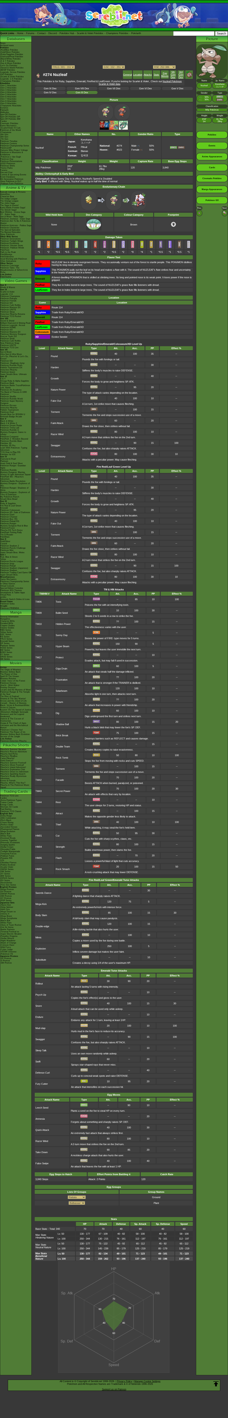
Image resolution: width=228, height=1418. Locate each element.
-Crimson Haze (7, 945)
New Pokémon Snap (9, 343)
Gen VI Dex (145, 88)
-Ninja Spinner (6, 907)
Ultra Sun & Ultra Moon (11, 354)
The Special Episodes (10, 230)
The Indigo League (8, 199)
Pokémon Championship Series (14, 146)
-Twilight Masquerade (10, 851)
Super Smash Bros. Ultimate (13, 374)
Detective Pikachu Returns (12, 314)
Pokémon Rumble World (11, 399)
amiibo (3, 597)
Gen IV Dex (50, 92)
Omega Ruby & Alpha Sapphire (14, 381)
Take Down (41, 1152)
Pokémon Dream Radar (11, 425)
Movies (16, 663)
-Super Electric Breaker (11, 934)
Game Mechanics (8, 126)
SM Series (5, 659)
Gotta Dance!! (6, 760)
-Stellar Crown (6, 847)
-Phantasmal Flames (9, 829)
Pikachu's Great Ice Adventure (14, 772)
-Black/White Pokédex (10, 59)
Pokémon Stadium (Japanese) (14, 568)
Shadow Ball (62, 724)
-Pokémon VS (6, 954)
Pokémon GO (6, 303)
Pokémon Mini (6, 550)
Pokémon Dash (7, 515)
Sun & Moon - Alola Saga (11, 216)
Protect (59, 657)
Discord (52, 33)
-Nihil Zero (5, 909)
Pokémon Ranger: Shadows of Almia (14, 489)
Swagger (55, 445)
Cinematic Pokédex (9, 123)
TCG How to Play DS (10, 452)
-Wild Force (5, 947)
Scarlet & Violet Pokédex (90, 33)
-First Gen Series (8, 885)
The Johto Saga (7, 203)
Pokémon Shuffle (8, 396)
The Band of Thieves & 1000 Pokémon (13, 393)
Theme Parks (6, 168)
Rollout (39, 983)
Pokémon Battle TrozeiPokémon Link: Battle (15, 386)
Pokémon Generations (10, 239)
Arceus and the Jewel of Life (13, 701)
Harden (55, 367)
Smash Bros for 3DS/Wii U (12, 414)
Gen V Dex (177, 88)
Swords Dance (43, 893)
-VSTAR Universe (8, 952)
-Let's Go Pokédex (8, 65)
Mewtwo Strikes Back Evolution (15, 734)
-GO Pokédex (6, 74)
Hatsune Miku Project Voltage (14, 150)
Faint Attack (57, 423)
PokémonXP (6, 148)
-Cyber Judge (6, 949)
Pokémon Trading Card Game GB (15, 572)
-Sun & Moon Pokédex (10, 63)
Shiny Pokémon (7, 234)
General (127, 74)
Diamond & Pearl (8, 459)
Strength (60, 846)
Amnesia (40, 1118)
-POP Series (6, 900)
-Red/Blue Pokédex (9, 50)
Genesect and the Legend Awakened (12, 715)
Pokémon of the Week (10, 130)
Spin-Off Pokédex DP (10, 117)
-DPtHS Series (7, 878)
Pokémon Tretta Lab (9, 428)
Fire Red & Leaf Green (10, 506)
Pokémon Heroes (8, 683)
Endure (39, 1017)
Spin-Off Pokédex (8, 114)
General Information (9, 617)
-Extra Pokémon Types (11, 800)
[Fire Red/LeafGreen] (113, 128)
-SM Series (5, 871)
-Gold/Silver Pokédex (10, 52)
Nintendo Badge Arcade (11, 416)
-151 (2, 860)
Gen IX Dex (50, 88)
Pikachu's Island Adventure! (13, 767)
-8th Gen (4, 137)
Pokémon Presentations (11, 161)
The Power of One (8, 674)
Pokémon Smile (7, 339)
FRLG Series (6, 639)
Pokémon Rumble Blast (11, 441)
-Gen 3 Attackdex (8, 90)
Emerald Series (7, 641)
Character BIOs (7, 621)
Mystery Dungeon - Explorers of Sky (15, 484)
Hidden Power (63, 624)
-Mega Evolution (7, 831)
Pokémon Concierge (9, 265)
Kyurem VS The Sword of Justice (15, 710)
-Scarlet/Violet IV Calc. (10, 128)
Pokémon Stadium (8, 570)
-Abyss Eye (5, 905)
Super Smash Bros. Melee (12, 552)
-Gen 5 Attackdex (8, 94)
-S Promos (5, 961)
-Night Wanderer (7, 940)
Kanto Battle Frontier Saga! (12, 208)
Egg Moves (165, 74)
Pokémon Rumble (8, 470)
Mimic (38, 937)
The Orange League (9, 201)
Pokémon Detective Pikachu (13, 741)
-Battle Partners (7, 929)
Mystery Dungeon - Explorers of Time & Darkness (15, 493)
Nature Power (58, 389)
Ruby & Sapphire (8, 503)
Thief (58, 824)
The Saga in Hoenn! (9, 205)
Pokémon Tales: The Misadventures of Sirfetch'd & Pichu (14, 270)
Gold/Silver (5, 541)
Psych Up (40, 994)
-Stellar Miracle (7, 938)
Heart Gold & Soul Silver (11, 463)
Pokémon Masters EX (10, 307)
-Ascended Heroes (8, 827)
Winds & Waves (7, 287)
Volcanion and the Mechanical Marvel (14, 726)
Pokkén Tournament (9, 410)
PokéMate (5, 537)
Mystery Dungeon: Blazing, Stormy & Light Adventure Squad (15, 473)
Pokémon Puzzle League (11, 561)
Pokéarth (136, 33)
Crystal (3, 543)
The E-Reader (6, 535)
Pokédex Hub (66, 33)
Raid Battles (6, 809)
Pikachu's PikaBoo (8, 756)
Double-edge (42, 926)
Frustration (61, 679)
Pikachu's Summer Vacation (13, 749)
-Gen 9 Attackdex (8, 103)
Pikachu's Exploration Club (12, 769)
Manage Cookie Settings (147, 1381)
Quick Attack (42, 1130)
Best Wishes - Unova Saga (12, 212)
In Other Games (7, 584)
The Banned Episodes (10, 232)
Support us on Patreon (114, 1389)
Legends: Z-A (6, 294)
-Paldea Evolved (7, 865)
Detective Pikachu (8, 370)
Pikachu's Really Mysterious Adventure (13, 777)
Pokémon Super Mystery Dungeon (11, 402)
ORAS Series (6, 657)
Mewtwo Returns (8, 678)
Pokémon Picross (8, 405)
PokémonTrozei (7, 528)
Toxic (58, 601)
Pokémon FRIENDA (9, 608)
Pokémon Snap (7, 564)
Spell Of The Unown (9, 676)
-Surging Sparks (7, 845)
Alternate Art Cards (9, 807)
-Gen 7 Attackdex (8, 99)
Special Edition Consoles (11, 588)
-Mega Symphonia (8, 918)
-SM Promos (6, 896)
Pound (54, 356)
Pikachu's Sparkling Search (12, 774)
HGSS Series (6, 648)
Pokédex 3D (6, 443)
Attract (59, 813)
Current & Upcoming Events (13, 175)
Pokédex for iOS (7, 454)
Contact (41, 33)
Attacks (148, 74)
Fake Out (56, 400)
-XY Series (5, 874)
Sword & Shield (7, 321)
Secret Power (63, 791)
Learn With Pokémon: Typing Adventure (13, 449)
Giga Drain (61, 668)
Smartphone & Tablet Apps (12, 592)
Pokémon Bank (7, 383)
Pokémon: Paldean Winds (12, 248)
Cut (57, 835)
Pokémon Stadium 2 (9, 546)
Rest (58, 802)
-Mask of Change (8, 943)
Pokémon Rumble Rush (11, 365)
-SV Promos (5, 891)
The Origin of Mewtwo (10, 670)
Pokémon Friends (8, 301)
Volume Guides (7, 628)
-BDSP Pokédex (7, 70)
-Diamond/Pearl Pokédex (11, 56)
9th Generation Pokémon (11, 179)
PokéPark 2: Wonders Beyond (14, 439)
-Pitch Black (5, 820)
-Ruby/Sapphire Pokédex (11, 54)
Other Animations (8, 261)
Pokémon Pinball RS (9, 521)
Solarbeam (61, 691)
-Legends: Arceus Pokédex (12, 72)
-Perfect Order (6, 825)
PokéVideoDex (7, 257)
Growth (55, 378)
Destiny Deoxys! (8, 687)
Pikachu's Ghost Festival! (12, 765)
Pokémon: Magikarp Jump (12, 363)
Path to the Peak (8, 252)
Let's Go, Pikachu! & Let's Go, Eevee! (14, 357)
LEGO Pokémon (7, 163)
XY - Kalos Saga (7, 214)
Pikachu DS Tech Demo (11, 530)
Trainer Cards (6, 802)
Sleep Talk (41, 1050)
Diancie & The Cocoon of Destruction (12, 720)
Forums (30, 33)
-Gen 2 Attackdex (8, 88)
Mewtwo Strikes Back (10, 672)
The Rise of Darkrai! (9, 696)
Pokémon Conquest (9, 437)
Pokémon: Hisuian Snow (11, 245)
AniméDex (5, 194)
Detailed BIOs (6, 623)
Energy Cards (6, 805)
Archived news (7, 45)
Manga (16, 612)
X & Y (3, 379)
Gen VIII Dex (82, 88)
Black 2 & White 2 (8, 423)
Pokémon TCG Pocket (10, 316)
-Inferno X (4, 914)
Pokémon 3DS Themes (11, 590)
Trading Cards (16, 791)
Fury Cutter (41, 1083)
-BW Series (5, 876)
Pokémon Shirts (7, 166)
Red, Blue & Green (9, 557)
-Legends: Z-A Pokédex (11, 79)
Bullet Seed (62, 613)
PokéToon (4, 250)
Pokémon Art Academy (11, 390)
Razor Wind (57, 434)
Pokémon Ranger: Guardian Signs (13, 466)
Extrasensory (58, 456)
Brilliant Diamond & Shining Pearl (15, 323)
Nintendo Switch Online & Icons (15, 599)
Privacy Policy (124, 1381)
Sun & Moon (6, 352)
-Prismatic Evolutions (10, 842)
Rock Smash (63, 869)
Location (137, 74)
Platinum (4, 461)
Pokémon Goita (7, 604)
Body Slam (41, 915)
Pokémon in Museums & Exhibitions (11, 153)
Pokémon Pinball (8, 566)
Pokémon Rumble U (9, 430)
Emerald (4, 508)
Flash (59, 858)
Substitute (40, 959)
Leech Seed (41, 1107)
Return (59, 702)
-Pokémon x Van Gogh (10, 157)
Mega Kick (41, 904)
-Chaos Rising (6, 822)
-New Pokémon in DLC (11, 181)
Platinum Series (7, 646)
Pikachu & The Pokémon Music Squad (14, 786)
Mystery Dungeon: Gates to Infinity (13, 433)
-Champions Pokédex (10, 81)
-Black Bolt (5, 834)
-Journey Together (8, 840)
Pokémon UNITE (8, 310)
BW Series (5, 650)
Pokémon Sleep (7, 312)
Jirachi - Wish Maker (9, 685)
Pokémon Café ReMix (10, 305)
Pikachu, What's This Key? (12, 783)
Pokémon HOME (8, 327)
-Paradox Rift (6, 858)
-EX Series (5, 880)
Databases (16, 39)
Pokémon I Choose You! (11, 730)
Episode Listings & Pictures (13, 192)
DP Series (5, 643)
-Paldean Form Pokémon (11, 183)
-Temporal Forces (8, 854)
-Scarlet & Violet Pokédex (12, 77)
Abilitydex (4, 112)
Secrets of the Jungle (10, 736)
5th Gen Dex (173, 75)
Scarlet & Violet (7, 292)
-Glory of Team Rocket (10, 925)
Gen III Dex (82, 92)
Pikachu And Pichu (9, 754)
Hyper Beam (62, 646)
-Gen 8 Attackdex (8, 101)
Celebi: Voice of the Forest (12, 681)
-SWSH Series (7, 869)
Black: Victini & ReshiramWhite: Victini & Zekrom (15, 706)
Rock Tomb (62, 757)
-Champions (5, 132)
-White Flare (6, 836)
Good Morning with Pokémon (13, 259)
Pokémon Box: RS (8, 519)
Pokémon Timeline (8, 141)
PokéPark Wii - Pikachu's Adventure (12, 478)
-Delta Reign (6, 816)
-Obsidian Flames (8, 862)
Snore (38, 1006)
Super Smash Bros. (9, 575)
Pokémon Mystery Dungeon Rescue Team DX (13, 335)
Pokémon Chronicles (9, 228)
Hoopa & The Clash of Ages (13, 723)
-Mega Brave (6, 916)
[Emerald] (123, 128)
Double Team (63, 746)
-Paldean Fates (7, 856)
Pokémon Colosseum (10, 510)
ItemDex (4, 108)
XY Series (4, 654)
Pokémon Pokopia (8, 298)
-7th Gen (4, 139)
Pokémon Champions (10, 296)
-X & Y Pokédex (7, 61)
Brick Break (62, 735)
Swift (38, 1061)
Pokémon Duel (7, 412)
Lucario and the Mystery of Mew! (15, 690)
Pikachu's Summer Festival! (13, 763)
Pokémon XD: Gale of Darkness (15, 512)
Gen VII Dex (113, 88)
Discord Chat (6, 172)
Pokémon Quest (7, 372)
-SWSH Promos (7, 894)
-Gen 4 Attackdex (8, 92)
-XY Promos (5, 898)
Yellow (3, 559)
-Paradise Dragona (8, 936)
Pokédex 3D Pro (7, 445)
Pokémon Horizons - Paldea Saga (15, 225)
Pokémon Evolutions (9, 243)
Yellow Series (6, 632)
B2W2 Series (6, 652)
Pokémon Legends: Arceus (12, 325)
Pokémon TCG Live (9, 347)
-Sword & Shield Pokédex (12, 68)
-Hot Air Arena (6, 927)
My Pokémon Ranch (9, 497)
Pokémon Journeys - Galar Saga (15, 219)
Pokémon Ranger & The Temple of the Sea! (15, 693)
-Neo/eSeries (6, 883)
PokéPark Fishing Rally (11, 532)
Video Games (16, 281)
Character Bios (7, 196)
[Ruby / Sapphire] (104, 128)
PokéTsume (5, 277)
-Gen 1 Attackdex (8, 85)
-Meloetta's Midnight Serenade (14, 712)
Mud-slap (40, 1028)
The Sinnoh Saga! (8, 210)
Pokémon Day (6, 159)
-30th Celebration (8, 818)
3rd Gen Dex (181, 75)
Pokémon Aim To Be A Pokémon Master (15, 222)
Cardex (3, 121)
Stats (156, 74)
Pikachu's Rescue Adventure (13, 752)
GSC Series (5, 634)
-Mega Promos (7, 889)
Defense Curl (42, 1072)
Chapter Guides (7, 625)
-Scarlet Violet (6, 867)
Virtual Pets (5, 595)
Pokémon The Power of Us (12, 732)
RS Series (5, 637)
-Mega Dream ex (8, 912)
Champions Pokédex (117, 33)
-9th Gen (4, 134)
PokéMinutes (6, 254)
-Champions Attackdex (10, 105)
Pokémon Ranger (8, 523)
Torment (55, 412)
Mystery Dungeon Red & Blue (14, 526)
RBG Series (5, 630)
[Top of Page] (216, 1384)
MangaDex (5, 619)
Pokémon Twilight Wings (11, 241)
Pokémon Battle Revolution (12, 481)
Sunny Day (62, 635)
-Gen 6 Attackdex (8, 97)
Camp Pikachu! (7, 758)
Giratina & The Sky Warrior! (13, 699)
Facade (60, 780)
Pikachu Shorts (16, 745)
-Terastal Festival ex (9, 932)
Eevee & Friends (8, 781)
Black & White (6, 421)
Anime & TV (16, 188)
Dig (57, 713)
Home (20, 33)
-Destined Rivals (8, 838)
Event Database (7, 177)
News (3, 43)
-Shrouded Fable (7, 849)
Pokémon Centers (8, 143)
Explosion (40, 948)
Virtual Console (7, 586)
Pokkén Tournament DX (11, 367)
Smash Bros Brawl (8, 499)
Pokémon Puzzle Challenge (13, 548)
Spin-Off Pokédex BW (10, 119)
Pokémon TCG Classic (11, 811)
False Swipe (42, 1163)
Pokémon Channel (8, 517)
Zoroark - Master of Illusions (13, 703)
